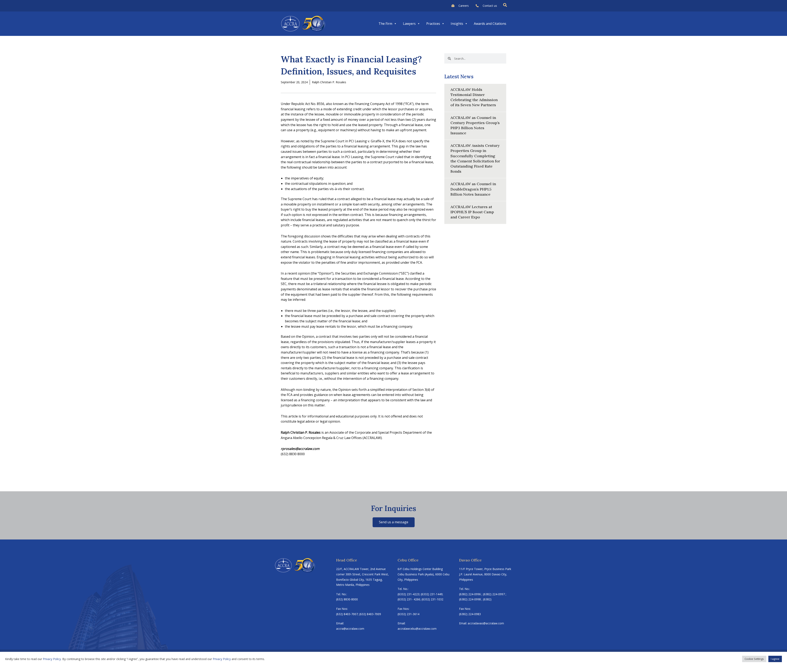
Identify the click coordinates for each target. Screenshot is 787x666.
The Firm (385, 23)
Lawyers (409, 23)
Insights (457, 23)
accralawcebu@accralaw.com (417, 629)
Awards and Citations (490, 23)
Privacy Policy (52, 659)
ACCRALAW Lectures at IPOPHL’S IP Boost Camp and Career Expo (472, 211)
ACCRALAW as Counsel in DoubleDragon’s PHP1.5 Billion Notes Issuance (473, 188)
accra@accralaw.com (350, 629)
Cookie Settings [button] (754, 659)
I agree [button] (775, 659)
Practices (433, 23)
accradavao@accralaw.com (486, 623)
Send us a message (393, 522)
